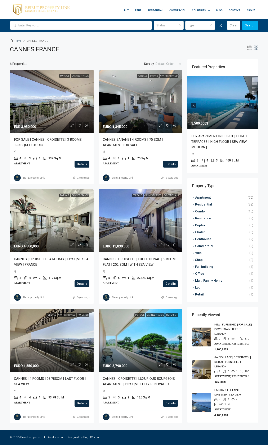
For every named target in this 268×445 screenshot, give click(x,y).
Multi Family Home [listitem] (208, 280)
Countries (199, 10)
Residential (155, 10)
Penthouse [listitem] (203, 239)
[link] (52, 101)
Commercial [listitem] (204, 246)
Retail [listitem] (199, 294)
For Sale (64, 76)
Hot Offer (83, 315)
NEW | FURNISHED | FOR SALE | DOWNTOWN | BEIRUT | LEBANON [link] (233, 329)
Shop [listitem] (199, 260)
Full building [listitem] (204, 267)
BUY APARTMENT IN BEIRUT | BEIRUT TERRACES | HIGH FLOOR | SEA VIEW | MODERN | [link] (220, 141)
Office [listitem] (199, 274)
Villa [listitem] (198, 253)
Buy (126, 10)
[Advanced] (221, 25)
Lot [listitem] (197, 287)
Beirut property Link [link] (34, 177)
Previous (193, 105)
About (251, 10)
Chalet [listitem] (200, 232)
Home (18, 40)
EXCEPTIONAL (170, 195)
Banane (153, 76)
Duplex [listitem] (200, 225)
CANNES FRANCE (80, 76)
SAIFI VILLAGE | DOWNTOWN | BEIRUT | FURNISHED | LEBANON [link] (232, 362)
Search (250, 25)
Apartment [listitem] (203, 197)
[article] (222, 124)
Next (251, 105)
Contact (234, 10)
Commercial (177, 10)
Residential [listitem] (203, 204)
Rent (138, 10)
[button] (249, 48)
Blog (219, 10)
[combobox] (168, 25)
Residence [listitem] (203, 218)
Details (82, 164)
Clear (234, 25)
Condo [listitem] (200, 211)
